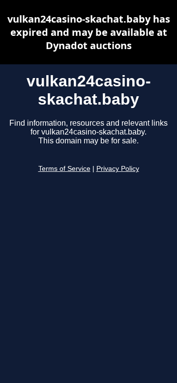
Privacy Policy (117, 168)
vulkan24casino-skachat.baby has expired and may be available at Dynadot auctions (88, 32)
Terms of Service (64, 168)
